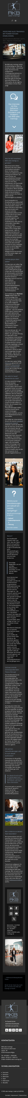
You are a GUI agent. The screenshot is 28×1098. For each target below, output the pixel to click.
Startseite (5, 1072)
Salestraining (12, 43)
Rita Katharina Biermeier (12, 39)
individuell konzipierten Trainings (14, 422)
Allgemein (10, 41)
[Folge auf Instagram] (11, 913)
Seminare (5, 1074)
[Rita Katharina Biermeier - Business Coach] (14, 152)
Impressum (14, 1095)
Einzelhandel (17, 41)
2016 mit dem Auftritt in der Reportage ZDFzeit (12, 366)
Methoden (6, 1076)
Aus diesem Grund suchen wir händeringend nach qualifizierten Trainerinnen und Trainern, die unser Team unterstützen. (14, 779)
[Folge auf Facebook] (16, 908)
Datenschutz (23, 1095)
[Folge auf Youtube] (16, 913)
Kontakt (7, 1095)
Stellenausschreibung (15, 880)
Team (4, 1078)
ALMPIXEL (21, 1091)
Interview (5, 43)
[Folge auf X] (14, 919)
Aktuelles (5, 1083)
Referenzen (8, 363)
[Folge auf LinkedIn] (11, 908)
